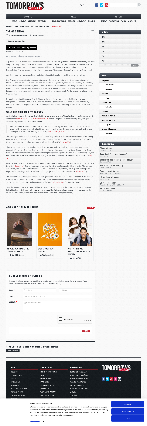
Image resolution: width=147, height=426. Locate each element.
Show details (35, 421)
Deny (128, 418)
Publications (46, 367)
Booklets (71, 21)
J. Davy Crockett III (38, 35)
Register (108, 124)
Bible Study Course (59, 21)
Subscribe (109, 89)
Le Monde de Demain (78, 372)
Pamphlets (105, 111)
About (14, 21)
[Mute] (28, 47)
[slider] (33, 47)
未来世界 (73, 395)
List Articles (110, 85)
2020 (31, 26)
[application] (21, 47)
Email (11, 296)
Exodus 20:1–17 (22, 119)
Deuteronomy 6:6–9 (55, 131)
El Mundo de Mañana (79, 375)
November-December (42, 26)
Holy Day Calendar (19, 389)
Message (13, 302)
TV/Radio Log (16, 375)
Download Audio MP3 (14, 51)
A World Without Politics (46, 250)
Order (107, 98)
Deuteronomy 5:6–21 (40, 119)
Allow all (127, 404)
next (134, 65)
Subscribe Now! (12, 350)
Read (73, 16)
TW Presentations (18, 395)
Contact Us (15, 382)
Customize (126, 411)
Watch (118, 16)
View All (90, 207)
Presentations (114, 21)
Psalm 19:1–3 (81, 171)
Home (10, 26)
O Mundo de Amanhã (79, 389)
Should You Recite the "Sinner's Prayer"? (18, 250)
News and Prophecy (109, 129)
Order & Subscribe (18, 392)
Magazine (91, 21)
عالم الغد (73, 392)
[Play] (9, 47)
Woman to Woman (108, 115)
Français (91, 5)
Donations (42, 21)
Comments (22, 21)
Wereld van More (77, 385)
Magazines (24, 26)
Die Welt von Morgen (79, 379)
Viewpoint (132, 21)
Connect (29, 16)
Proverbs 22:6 (65, 142)
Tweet (92, 30)
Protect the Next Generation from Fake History (79, 251)
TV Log (123, 21)
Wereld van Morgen (78, 382)
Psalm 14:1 (19, 166)
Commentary (81, 21)
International (76, 367)
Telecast (104, 21)
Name (12, 290)
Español (82, 5)
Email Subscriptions (48, 372)
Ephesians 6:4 (57, 182)
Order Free (32, 21)
